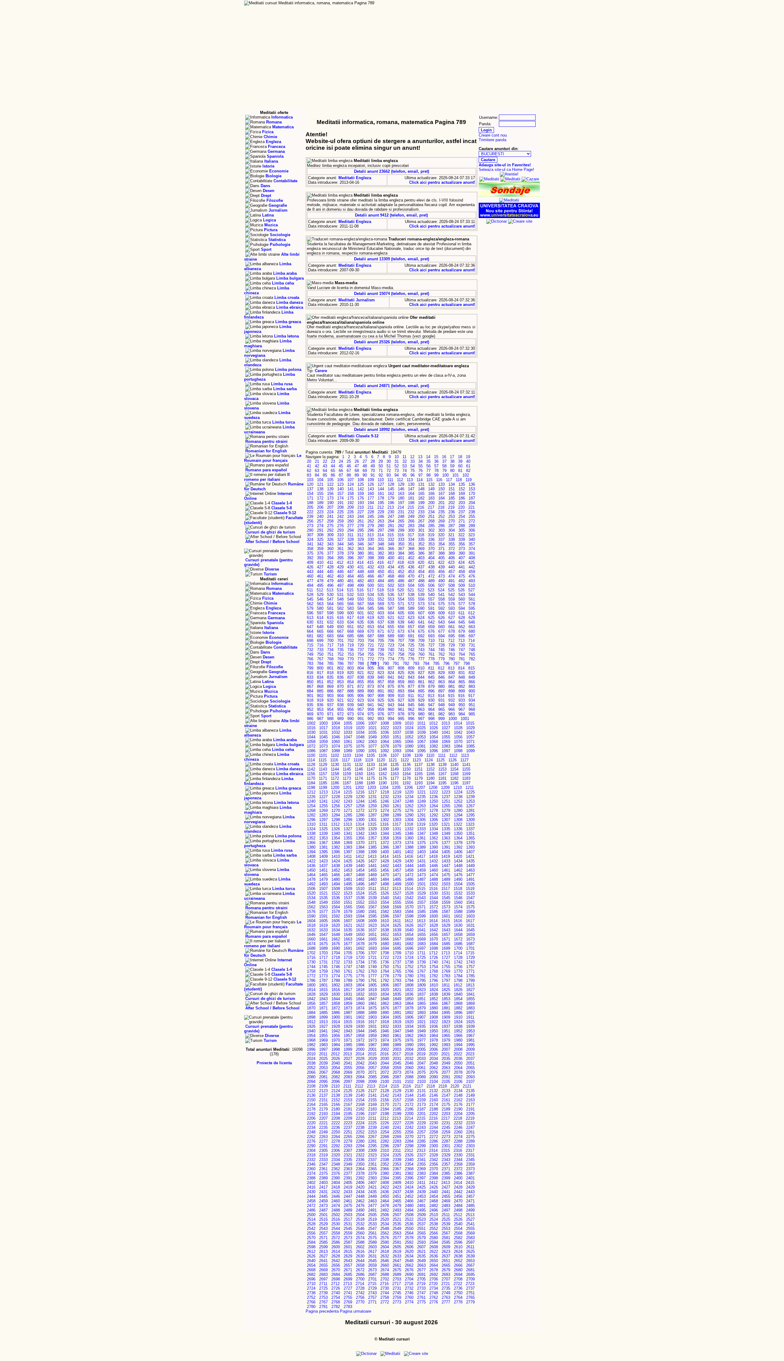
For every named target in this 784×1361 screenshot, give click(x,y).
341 (310, 544)
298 (390, 530)
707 (401, 640)
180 (401, 498)
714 (471, 640)
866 (471, 682)
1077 (372, 746)
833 (310, 677)
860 (411, 682)
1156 (311, 773)
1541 (396, 897)
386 (421, 553)
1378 (458, 842)
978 (401, 714)
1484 (384, 879)
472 (431, 576)
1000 (452, 718)
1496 (360, 884)
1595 (372, 916)
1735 (372, 962)
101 (455, 475)
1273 (372, 810)
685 (350, 636)
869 (330, 686)
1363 (445, 838)
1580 (360, 911)
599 (340, 613)
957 (360, 709)
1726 (433, 957)
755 (370, 654)
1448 (458, 865)
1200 (335, 787)
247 (390, 516)
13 (420, 456)
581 (330, 608)
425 (471, 562)
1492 (311, 884)
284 (421, 525)
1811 (445, 985)
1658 (458, 934)
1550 (335, 902)
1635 (347, 930)
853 (340, 682)
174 (340, 498)
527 (471, 590)
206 (320, 507)
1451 (323, 870)
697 (471, 636)
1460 (433, 870)
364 (370, 548)
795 (436, 663)
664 (310, 631)
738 (370, 649)
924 (370, 700)
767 (320, 659)
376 (320, 553)
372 (451, 548)
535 (380, 594)
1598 (409, 916)
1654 (409, 934)
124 (350, 484)
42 (317, 466)
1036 (384, 732)
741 (401, 649)
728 (441, 645)
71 (380, 470)
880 (441, 686)
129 (401, 484)
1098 (458, 750)
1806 (384, 985)
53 (404, 466)
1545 (445, 897)
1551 (347, 902)
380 (360, 553)
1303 (396, 819)
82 (468, 470)
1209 (445, 787)
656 (401, 626)
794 (426, 663)
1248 (409, 801)
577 (461, 603)
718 (340, 645)
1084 (458, 746)
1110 (430, 755)
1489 (445, 879)
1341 (347, 833)
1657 (445, 934)
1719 (347, 957)
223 (320, 512)
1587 (445, 911)
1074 (335, 746)
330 (370, 539)
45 (340, 466)
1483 (372, 879)
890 (370, 691)
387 (431, 553)
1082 (433, 746)
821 (360, 672)
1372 (384, 842)
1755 (445, 966)
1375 (421, 842)
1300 (360, 819)
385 (411, 553)
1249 (421, 801)
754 (360, 654)
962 (411, 709)
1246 (384, 801)
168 (451, 493)
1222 (433, 792)
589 (411, 608)
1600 (433, 916)
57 (436, 466)
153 (471, 489)
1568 (384, 907)
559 (451, 599)
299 (401, 530)
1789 (347, 980)
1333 (421, 829)
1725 (421, 957)
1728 (458, 957)
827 (421, 672)
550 (360, 599)
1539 (372, 897)
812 (441, 668)
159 (360, 493)
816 (310, 672)
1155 (466, 769)
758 (401, 654)
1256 (335, 806)
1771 (470, 971)
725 (411, 645)
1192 (406, 783)
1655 (421, 934)
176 (360, 498)
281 (390, 525)
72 (388, 470)
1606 (335, 920)
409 (310, 562)
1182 (454, 778)
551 (370, 599)
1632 (311, 930)
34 (420, 461)
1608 (360, 920)
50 (380, 466)
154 (310, 493)
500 (370, 585)
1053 (421, 737)
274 (320, 525)
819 (340, 672)
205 (310, 507)
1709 (396, 953)
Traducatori (382, 15)
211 (370, 507)
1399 (372, 852)
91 (372, 475)
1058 (311, 741)
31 (396, 461)
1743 (470, 962)
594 (461, 608)
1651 (372, 934)
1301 (372, 819)
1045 (323, 737)
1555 (396, 902)
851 (320, 682)
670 (370, 631)
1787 (323, 980)
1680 (384, 943)
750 (320, 654)
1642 (433, 930)
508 (451, 585)
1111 (442, 755)
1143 (323, 769)
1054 (433, 737)
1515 (421, 888)
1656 (433, 934)
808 (401, 668)
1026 (433, 728)
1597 (396, 916)
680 (471, 631)
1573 (445, 907)
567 (360, 603)
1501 (421, 884)
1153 (442, 769)
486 (401, 581)
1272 (360, 810)
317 (410, 535)
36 (436, 461)
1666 (384, 939)
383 (390, 553)
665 (320, 631)
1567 (372, 907)
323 (471, 535)
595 (471, 608)
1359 (396, 838)
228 (370, 512)
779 (441, 659)
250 (421, 516)
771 (360, 659)
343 (330, 544)
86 (333, 475)
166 (431, 493)
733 (320, 649)
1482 (360, 879)
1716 (311, 957)
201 (441, 502)
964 (431, 709)
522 (421, 590)
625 (431, 617)
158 (350, 493)
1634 (335, 930)
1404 (433, 852)
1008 (384, 723)
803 (350, 668)
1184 (311, 783)
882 (461, 686)
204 (471, 502)
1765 (396, 971)
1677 (347, 943)
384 (401, 553)
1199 (323, 787)
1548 (311, 902)
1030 (311, 732)
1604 (311, 920)
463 (340, 576)
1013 (445, 723)
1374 (409, 842)
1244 (360, 801)
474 (451, 576)
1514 (408, 888)
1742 (458, 962)
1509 (347, 888)
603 (380, 613)
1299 (347, 819)
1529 (421, 893)
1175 (370, 778)
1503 (445, 884)
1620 (335, 925)
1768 (433, 971)
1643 (445, 930)
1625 (396, 925)
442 (471, 567)
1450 (311, 870)
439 (441, 567)
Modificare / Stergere (306, 15)
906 (360, 695)
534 (370, 594)
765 (471, 654)
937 (330, 705)
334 (411, 539)
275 (330, 525)
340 (471, 539)
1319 (421, 824)
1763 (372, 971)
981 (431, 714)
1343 (372, 833)
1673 (470, 939)
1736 (384, 962)
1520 (311, 893)
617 (350, 617)
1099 (470, 750)
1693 (372, 948)
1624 (384, 925)
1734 (360, 962)
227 (360, 512)
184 (441, 498)
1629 (445, 925)
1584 (409, 911)
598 (330, 613)
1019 (347, 728)
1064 (384, 741)
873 (370, 686)
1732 (335, 962)
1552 (360, 902)
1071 (470, 741)
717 (330, 645)
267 (421, 521)
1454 (360, 870)
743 (421, 649)
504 (411, 585)
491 (451, 581)
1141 (466, 764)
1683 (421, 943)
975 (370, 714)
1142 (311, 769)
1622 (360, 925)
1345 (396, 833)
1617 (470, 920)
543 (461, 594)
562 (310, 603)
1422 (311, 861)
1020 (360, 728)
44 (333, 466)
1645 (470, 930)
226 (350, 512)
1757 (470, 966)
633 (340, 622)
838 (360, 677)
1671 (445, 939)
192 (350, 502)
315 (390, 535)
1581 (372, 911)
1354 (335, 838)
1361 (421, 838)
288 (461, 525)
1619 (323, 925)
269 (441, 521)
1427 (372, 861)
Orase (448, 15)
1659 (470, 934)
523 (431, 590)
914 (441, 695)
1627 (421, 925)
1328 (360, 829)
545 (310, 599)
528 (310, 594)
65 (333, 470)
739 (380, 649)
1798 (458, 980)
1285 (347, 815)
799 (310, 668)
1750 (384, 966)
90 (364, 475)
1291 (421, 815)
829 (441, 672)
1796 (433, 980)
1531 (445, 893)
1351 (470, 833)
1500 (409, 884)
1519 (470, 888)
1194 (430, 783)
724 (401, 645)
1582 (384, 911)
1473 (421, 875)
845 (431, 677)
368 (411, 548)
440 (451, 567)
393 (320, 558)
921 (340, 700)
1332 (409, 829)
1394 (311, 852)
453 (411, 571)
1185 (323, 783)
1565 (347, 907)
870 (340, 686)
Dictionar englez (412, 9)
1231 (372, 796)
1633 (323, 930)
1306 (433, 819)
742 (411, 649)
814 (461, 668)
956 (350, 709)
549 (350, 599)
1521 (323, 893)
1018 (335, 728)
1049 (372, 737)
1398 (360, 852)
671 (380, 631)
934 (471, 700)
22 (325, 461)
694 (441, 636)
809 (411, 668)
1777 (372, 976)
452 (401, 571)
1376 (433, 842)
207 (330, 507)
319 (431, 535)
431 (360, 567)
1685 (445, 943)
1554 (384, 902)
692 (421, 636)
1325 (323, 829)
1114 (311, 760)
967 (461, 709)
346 (360, 544)
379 (350, 553)
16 (444, 456)
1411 (347, 856)
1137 (418, 764)
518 (380, 590)
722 (380, 645)
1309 (470, 819)
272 (471, 521)
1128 (311, 764)
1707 (372, 953)
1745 (323, 966)
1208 (433, 787)
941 (370, 705)
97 (420, 475)
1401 (396, 852)
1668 (409, 939)
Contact (530, 9)
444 (320, 571)
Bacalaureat (375, 9)
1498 (384, 884)
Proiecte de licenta (274, 1063)
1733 (347, 962)
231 (401, 512)
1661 (323, 939)
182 (421, 498)
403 (421, 558)
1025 (421, 728)
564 (330, 603)
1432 (433, 861)
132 (431, 484)
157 (340, 493)
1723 (396, 957)
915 (451, 695)
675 (421, 631)
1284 (335, 815)
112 (400, 479)
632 (330, 622)
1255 (323, 806)
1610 (384, 920)
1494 (335, 884)
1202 (359, 787)
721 (370, 645)
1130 (335, 764)
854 (350, 682)
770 (350, 659)
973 (350, 714)
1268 (311, 810)
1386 (384, 847)
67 (348, 470)
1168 (454, 773)
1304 (409, 819)
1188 (358, 783)
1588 (458, 911)
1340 (335, 833)
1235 (421, 796)
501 (380, 585)
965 (441, 709)
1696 (409, 948)
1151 (418, 769)
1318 (408, 824)
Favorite (339, 15)
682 (320, 636)
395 (340, 558)
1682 (409, 943)
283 (411, 525)
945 (411, 705)
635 (360, 622)
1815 (323, 989)
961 (401, 709)
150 (441, 489)
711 (441, 640)
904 (340, 695)
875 (390, 686)
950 (461, 705)
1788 (335, 980)
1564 (335, 907)
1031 (323, 732)
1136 (406, 764)
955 (340, 709)
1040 (433, 732)
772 (370, 659)
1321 (445, 824)
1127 (464, 760)
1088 (335, 750)
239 (310, 516)
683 (330, 636)
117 (449, 479)
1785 (470, 976)
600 (350, 613)
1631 (470, 925)
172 (320, 498)
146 (401, 489)
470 (411, 576)
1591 (323, 916)
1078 (384, 746)
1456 (384, 870)
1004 (335, 723)
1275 (396, 810)
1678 (360, 943)
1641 (421, 930)
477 (310, 581)
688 (380, 636)
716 (320, 645)
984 (461, 714)
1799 (470, 980)
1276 (409, 810)
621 (390, 617)
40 (468, 461)
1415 (396, 856)
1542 (409, 897)
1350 (458, 833)
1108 (406, 755)
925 (380, 700)
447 (350, 571)
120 (310, 484)
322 (461, 535)
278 (360, 525)
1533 (470, 893)
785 (330, 663)
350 (401, 544)
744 (431, 649)
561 (471, 599)
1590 (311, 916)
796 (446, 663)
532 (350, 594)
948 (441, 705)
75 (412, 470)
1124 (428, 760)
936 (320, 705)
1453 (347, 870)
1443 (396, 865)
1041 (445, 732)
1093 (396, 750)
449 (370, 571)
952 (310, 709)
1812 (457, 985)
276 (340, 525)
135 (461, 484)
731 (471, 645)
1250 (433, 801)
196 (390, 502)
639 (401, 622)
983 (451, 714)
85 (325, 475)
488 (421, 581)
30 (388, 461)
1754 (433, 966)
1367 (323, 842)
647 (310, 626)
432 (370, 567)
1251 (445, 801)
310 (340, 535)
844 (421, 677)
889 (360, 691)
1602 (458, 916)
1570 (409, 907)
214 (400, 507)
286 (441, 525)
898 (451, 691)
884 (310, 691)
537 (401, 594)
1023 (396, 728)
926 (390, 700)
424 (461, 562)
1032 (335, 732)
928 (411, 700)
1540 (384, 897)
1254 (311, 806)
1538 (360, 897)
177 (370, 498)
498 (350, 585)
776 (411, 659)
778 (431, 659)
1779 (396, 976)
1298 (335, 819)
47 (356, 466)
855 (360, 682)
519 (390, 590)
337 (441, 539)
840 (380, 677)
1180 (430, 778)
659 (431, 626)
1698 (433, 948)
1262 (409, 806)
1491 (470, 879)
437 (421, 567)
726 (421, 645)
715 (310, 645)
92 (380, 475)
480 (340, 581)
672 (390, 631)
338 (451, 539)
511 (310, 590)
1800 (311, 985)
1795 (421, 980)
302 (431, 530)
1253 (470, 801)
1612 (408, 920)
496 (330, 585)
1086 (311, 750)
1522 (335, 893)
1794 (409, 980)
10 (396, 456)
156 (330, 493)
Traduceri (346, 9)
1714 (457, 953)
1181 (442, 778)
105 (330, 479)
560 (461, 599)
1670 (433, 939)
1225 (470, 792)
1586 (433, 911)
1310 (311, 824)
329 (360, 539)
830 (451, 672)
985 (471, 714)
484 (380, 581)
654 (380, 626)
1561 (470, 902)
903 (330, 695)
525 (451, 590)
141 (350, 489)
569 (380, 603)
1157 (323, 773)
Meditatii (255, 9)
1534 (311, 897)
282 (401, 525)
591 (431, 608)
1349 (445, 833)
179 (390, 498)
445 (330, 571)
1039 (421, 732)
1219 (396, 792)
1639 (396, 930)
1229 (347, 796)
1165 (418, 773)
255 (471, 516)
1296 (311, 819)
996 (411, 718)
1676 (335, 943)
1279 (445, 810)
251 (431, 516)
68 (356, 470)
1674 (311, 943)
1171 (323, 778)
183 (431, 498)
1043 (470, 732)
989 (340, 718)
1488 (433, 879)
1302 (384, 819)
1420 (457, 856)
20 (309, 461)
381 (370, 553)
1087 (323, 750)
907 (370, 695)
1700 (458, 948)
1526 (384, 893)
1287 (372, 815)
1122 (404, 760)
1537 (347, 897)
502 (390, 585)
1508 (335, 888)
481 (350, 581)
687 (370, 636)
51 (388, 466)
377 (330, 553)
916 (461, 695)
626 (441, 617)
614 (320, 617)
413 (350, 562)
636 (370, 622)
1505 (470, 884)
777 (421, 659)
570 (390, 603)
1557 (421, 902)
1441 (372, 865)
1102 (335, 755)
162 (390, 493)
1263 (421, 806)
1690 (335, 948)
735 (340, 649)
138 (320, 489)
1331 (396, 829)
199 (421, 502)
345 (350, 544)
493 (471, 581)
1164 (406, 773)
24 (340, 461)
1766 (409, 971)
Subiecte (489, 15)
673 (401, 631)
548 (340, 599)
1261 (396, 806)
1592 (335, 916)
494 (310, 585)
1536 (335, 897)
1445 (421, 865)
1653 (396, 934)
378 (340, 553)
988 (330, 718)
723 (390, 645)
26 (356, 461)
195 (380, 502)
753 (350, 654)
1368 (335, 842)
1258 (360, 806)
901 (310, 695)
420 (421, 562)
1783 (445, 976)
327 (340, 539)
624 (421, 617)
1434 (458, 861)
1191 (394, 783)
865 (461, 682)
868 (320, 686)
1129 (323, 764)
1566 (360, 907)
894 (411, 691)
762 (441, 654)
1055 (445, 737)
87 (340, 475)
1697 (421, 948)
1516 (433, 888)
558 (441, 599)
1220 (409, 792)
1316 (384, 824)
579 (310, 608)
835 (330, 677)
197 (401, 502)
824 (390, 672)
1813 (470, 985)
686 (360, 636)
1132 (358, 764)
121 (320, 484)
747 (461, 649)
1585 (421, 911)
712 (451, 640)
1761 (347, 971)
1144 (335, 769)
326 (330, 539)
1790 (360, 980)
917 (471, 695)
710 (431, 640)
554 (401, 599)
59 (452, 466)
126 (370, 484)
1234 (409, 796)
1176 (382, 778)
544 (471, 594)
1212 (311, 792)
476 (471, 576)
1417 (421, 856)
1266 (458, 806)
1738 (409, 962)
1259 (372, 806)
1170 (311, 778)
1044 (311, 737)
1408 (311, 856)
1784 (458, 976)
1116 (334, 760)
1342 (360, 833)
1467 (347, 875)
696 (461, 636)
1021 (372, 728)
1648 (335, 934)
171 (310, 498)
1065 (396, 741)
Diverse (510, 15)
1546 (458, 897)
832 (471, 672)
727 (431, 645)
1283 (323, 815)
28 (372, 461)
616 (340, 617)
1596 (384, 916)
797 (456, 663)
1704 (335, 953)
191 (340, 502)
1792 (384, 980)
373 (461, 548)
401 (401, 558)
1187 (346, 783)
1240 (311, 801)
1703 (323, 953)
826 (411, 672)
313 (370, 535)
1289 (396, 815)
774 (390, 659)
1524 (360, 893)
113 (409, 479)
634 (350, 622)
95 (404, 475)
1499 (396, 884)
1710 (409, 953)
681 (310, 636)
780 (451, 659)
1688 (311, 948)
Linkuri (530, 15)
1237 (445, 796)
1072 (311, 746)
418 (400, 562)
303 (441, 530)
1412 (359, 856)
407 (461, 558)
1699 (445, 948)
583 (350, 608)
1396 (335, 852)
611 (461, 613)
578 (471, 603)
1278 (433, 810)
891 (380, 691)
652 (360, 626)
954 (330, 709)
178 (380, 498)
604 (390, 613)
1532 (458, 893)
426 (310, 567)
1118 (357, 760)
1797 (445, 980)
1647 (323, 934)
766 (310, 659)
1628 (433, 925)
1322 (457, 824)
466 (370, 576)
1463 (470, 870)
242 (340, 516)
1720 (360, 957)
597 (320, 613)
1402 (409, 852)
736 (350, 649)
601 (360, 613)
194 (370, 502)
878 (421, 686)
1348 (433, 833)
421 (431, 562)
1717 (323, 957)
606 (411, 613)
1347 (421, 833)
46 (348, 466)
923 (360, 700)
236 (451, 512)
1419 (445, 856)
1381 (323, 847)
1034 (360, 732)
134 (451, 484)
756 (380, 654)
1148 (382, 769)
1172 (335, 778)
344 (340, 544)
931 (441, 700)
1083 (445, 746)
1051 (396, 737)
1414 (384, 856)
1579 (347, 911)
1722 (384, 957)
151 (451, 489)
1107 (394, 755)
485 (390, 581)
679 (461, 631)
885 (320, 691)
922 (350, 700)
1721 (372, 957)
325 (320, 539)
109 (370, 479)
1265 (445, 806)
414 (360, 562)
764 (461, 654)
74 (404, 470)
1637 (372, 930)
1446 (433, 865)
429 (340, 567)
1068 (433, 741)
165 (421, 493)
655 (390, 626)
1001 (464, 718)
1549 (323, 902)
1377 (445, 842)
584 (360, 608)
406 (451, 558)
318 (421, 535)
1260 (384, 806)
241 (330, 516)
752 (340, 654)
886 (330, 691)
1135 (394, 764)
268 (431, 521)
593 (451, 608)
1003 (323, 723)
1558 (433, 902)
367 (401, 548)
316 (400, 535)
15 (436, 456)
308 (320, 535)
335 (421, 539)
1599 (421, 916)
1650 (360, 934)
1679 (372, 943)
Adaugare (274, 15)
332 (390, 539)
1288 (384, 815)
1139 (442, 764)
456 (441, 571)
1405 (445, 852)
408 (471, 558)
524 (441, 590)
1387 (396, 847)
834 (320, 677)
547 (330, 599)
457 (451, 571)
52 (396, 466)
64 (325, 470)
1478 (311, 879)
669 (360, 631)
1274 (384, 810)
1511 (372, 888)
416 (380, 562)
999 (441, 718)
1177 (394, 778)
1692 (360, 948)
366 (390, 548)
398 (370, 558)
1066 (409, 741)
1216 (360, 792)
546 (320, 599)
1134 (382, 764)
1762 (360, 971)
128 (390, 484)
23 (333, 461)
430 (350, 567)
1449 (470, 865)
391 (471, 553)
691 (411, 636)
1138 (430, 764)
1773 (323, 976)
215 (410, 507)
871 (350, 686)
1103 (346, 755)
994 (390, 718)
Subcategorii (426, 15)
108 (360, 479)
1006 (360, 723)
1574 (458, 907)
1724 (409, 957)
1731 (323, 962)
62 (309, 470)
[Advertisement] (392, 64)
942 (380, 705)
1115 (322, 760)
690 (401, 636)
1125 (440, 760)
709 (421, 640)
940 (360, 705)
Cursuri (277, 9)
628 (461, 617)
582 (340, 608)
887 (340, 691)
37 (444, 461)
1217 (372, 792)
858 (390, 682)
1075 (347, 746)
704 (370, 640)
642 (431, 622)
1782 (433, 976)
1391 (445, 847)
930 (431, 700)
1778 (384, 976)
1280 (458, 810)
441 (461, 567)
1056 (458, 737)
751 (330, 654)
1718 (335, 957)
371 (441, 548)
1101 (323, 755)
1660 (311, 939)
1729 (470, 957)
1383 (347, 847)
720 (360, 645)
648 (320, 626)
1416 (408, 856)
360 (330, 548)
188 (310, 502)
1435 (470, 861)
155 (320, 493)
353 (431, 544)
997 (421, 718)
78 (436, 470)
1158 (335, 773)
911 (411, 695)
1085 (470, 746)
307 (310, 535)
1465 (323, 875)
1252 (458, 801)
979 (411, 714)
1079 (396, 746)
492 (461, 581)
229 (380, 512)
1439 (347, 865)
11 (404, 456)
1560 (458, 902)
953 (320, 709)
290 (310, 530)
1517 (445, 888)
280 (380, 525)
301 (421, 530)
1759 (323, 971)
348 (380, 544)
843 (411, 677)
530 (330, 594)
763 (451, 654)
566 (350, 603)
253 (451, 516)
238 (471, 512)
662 (461, 626)
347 (370, 544)
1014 (457, 723)
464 (350, 576)
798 (466, 663)
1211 (469, 787)
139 (330, 489)
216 (421, 507)
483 (370, 581)
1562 (311, 907)
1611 (396, 920)
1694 (384, 948)
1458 (409, 870)
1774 (335, 976)
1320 (433, 824)
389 (451, 553)
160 (370, 493)
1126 (452, 760)
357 (471, 544)
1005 (347, 723)
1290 (409, 815)
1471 (396, 875)
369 (421, 548)
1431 (421, 861)
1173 (346, 778)
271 (461, 521)
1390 (433, 847)
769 (340, 659)
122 (330, 484)
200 (431, 502)
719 (350, 645)
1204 (384, 787)
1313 (347, 824)
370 (431, 548)
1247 (396, 801)
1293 (445, 815)
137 (310, 489)
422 (441, 562)
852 (330, 682)
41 (309, 466)
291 (320, 530)
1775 (347, 976)
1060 (335, 741)
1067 (421, 741)
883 (471, 686)
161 (380, 493)
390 (461, 553)
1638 (384, 930)
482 (360, 581)
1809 (421, 985)
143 (370, 489)
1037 (396, 732)
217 (431, 507)
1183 (466, 778)
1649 (347, 934)
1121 (392, 760)
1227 (323, 796)
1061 (347, 741)
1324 (311, 829)
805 (370, 668)
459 (471, 571)
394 (330, 558)
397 (360, 558)
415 (370, 562)
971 (330, 714)
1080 (409, 746)
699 (320, 640)
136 (471, 484)
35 (428, 461)
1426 (360, 861)
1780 (409, 976)
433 (380, 567)
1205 (396, 787)
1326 (335, 829)
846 (441, 677)
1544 (433, 897)
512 (319, 590)
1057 (470, 737)
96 (412, 475)
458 (461, 571)
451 (390, 571)
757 (390, 654)
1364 (458, 838)
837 (350, 677)
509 (461, 585)
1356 (360, 838)
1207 (420, 787)
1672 (458, 939)
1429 (396, 861)
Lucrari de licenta (310, 9)
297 (380, 530)
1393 (470, 847)
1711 (421, 953)
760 (421, 654)
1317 (396, 824)
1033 (347, 732)
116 (439, 479)
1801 (323, 985)
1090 (360, 750)
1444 (409, 865)
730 (461, 645)
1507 (323, 888)
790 (385, 663)
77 (428, 470)
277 (350, 525)
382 (380, 553)
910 (401, 695)
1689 (323, 948)
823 (380, 672)
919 (320, 700)
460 (310, 576)
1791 (372, 980)
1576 (311, 911)
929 (421, 700)
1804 (360, 985)
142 (360, 489)
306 (471, 530)
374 (471, 548)
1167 (442, 773)
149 (431, 489)
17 (452, 456)
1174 (358, 778)
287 (451, 525)
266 (411, 521)
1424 (335, 861)
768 (330, 659)
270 (451, 521)
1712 (433, 953)
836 (340, 677)
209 (350, 507)
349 (390, 544)
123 (340, 484)
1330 (384, 829)
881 (451, 686)
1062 (360, 741)
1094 (409, 750)
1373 (396, 842)
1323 (470, 824)
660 (441, 626)
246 (380, 516)
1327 (347, 829)
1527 (396, 893)
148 (421, 489)
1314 (359, 824)
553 (390, 599)
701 (340, 640)
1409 (323, 856)
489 (431, 581)
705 (380, 640)
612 (471, 613)
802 (340, 668)
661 (451, 626)
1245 (372, 801)
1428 (384, 861)
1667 (396, 939)
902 (320, 695)
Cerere (321, 370)
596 (310, 613)
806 (380, 668)
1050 (384, 737)
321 (451, 535)
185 (451, 498)
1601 (445, 916)
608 (431, 613)
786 (340, 663)
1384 (360, 847)
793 (416, 663)
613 (310, 617)
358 (310, 548)
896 (431, 691)
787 (350, 663)
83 (309, 475)
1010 (409, 723)
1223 (445, 792)
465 (360, 576)
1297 (323, 819)
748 (471, 649)
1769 (445, 971)
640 (411, 622)
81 (460, 470)
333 (401, 539)
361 (340, 548)
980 (421, 714)
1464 (311, 875)
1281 (470, 810)
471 (421, 576)
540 (431, 594)
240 (320, 516)
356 (461, 544)
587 (390, 608)
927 (401, 700)
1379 (470, 842)
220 (461, 507)
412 (340, 562)
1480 (335, 879)
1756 (458, 966)
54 (412, 466)
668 (350, 631)
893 (401, 691)
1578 (335, 911)
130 (411, 484)
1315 (372, 824)
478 (320, 581)
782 (471, 659)
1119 (369, 760)
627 (451, 617)
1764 (384, 971)
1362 (433, 838)
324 (310, 539)
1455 (372, 870)
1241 (323, 801)
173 (330, 498)
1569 (396, 907)
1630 (458, 925)
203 (461, 502)
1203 (371, 787)
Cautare (403, 15)
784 (320, 663)
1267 (470, 806)
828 (431, 672)
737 (360, 649)
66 (340, 470)
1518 (457, 888)
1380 (311, 847)
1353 (323, 838)
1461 (445, 870)
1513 (396, 888)
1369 (347, 842)
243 (350, 516)
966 (451, 709)
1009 (396, 723)
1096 (433, 750)
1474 (433, 875)
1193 (418, 783)
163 (401, 493)
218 (441, 507)
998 (431, 718)
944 (401, 705)
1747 (347, 966)
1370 (360, 842)
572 (411, 603)
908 (380, 695)
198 (411, 502)
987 (320, 718)
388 (441, 553)
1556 (409, 902)
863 (441, 682)
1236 (433, 796)
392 (310, 558)
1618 (311, 925)
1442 (384, 865)
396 (350, 558)
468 (390, 576)
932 (451, 700)
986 (310, 718)
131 (421, 484)
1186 (335, 783)
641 (421, 622)
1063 (372, 741)
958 (370, 709)
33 (412, 461)
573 (421, 603)
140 (340, 489)
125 (360, 484)
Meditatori (360, 15)
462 (330, 576)
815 (471, 668)
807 (390, 668)
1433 (445, 861)
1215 (347, 792)
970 (320, 714)
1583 (396, 911)
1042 (458, 732)
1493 (323, 884)
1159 (346, 773)
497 (340, 585)
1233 (396, 796)
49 (372, 466)
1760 (335, 971)
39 (460, 461)
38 (452, 461)
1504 (458, 884)
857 (380, 682)
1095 (421, 750)
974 (360, 714)
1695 (396, 948)
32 (404, 461)
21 (317, 461)
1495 (347, 884)
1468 (360, 875)
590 (421, 608)
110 (380, 479)
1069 (445, 741)
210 (360, 507)
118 (458, 479)
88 (348, 475)
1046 (335, 737)
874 (380, 686)
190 (330, 502)
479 (330, 581)
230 (390, 512)
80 (452, 470)
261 (360, 521)
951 (471, 705)
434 (390, 567)
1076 (360, 746)
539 (421, 594)
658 (421, 626)
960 (390, 709)
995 (401, 718)
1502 (433, 884)
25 (348, 461)
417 (390, 562)
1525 (372, 893)
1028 (458, 728)
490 (441, 581)
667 (340, 631)
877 (411, 686)
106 (340, 479)
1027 (445, 728)
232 (411, 512)
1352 (311, 838)
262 (370, 521)
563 (320, 603)
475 (461, 576)
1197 (466, 783)
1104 (358, 755)
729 (451, 645)
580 (320, 608)
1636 (360, 930)
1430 (409, 861)
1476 (458, 875)
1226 (311, 796)
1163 (394, 773)
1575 (470, 907)
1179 (418, 778)
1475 (445, 875)
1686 (458, 943)
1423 (323, 861)
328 (350, 539)
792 (405, 663)
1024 (409, 728)
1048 (360, 737)
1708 (384, 953)
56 (428, 466)
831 (461, 672)
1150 (406, 769)
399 (380, 558)
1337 (470, 829)
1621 (347, 925)
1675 (323, 943)
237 (461, 512)
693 (431, 636)
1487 (421, 879)
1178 (406, 778)
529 (320, 594)
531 (340, 594)
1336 (458, 829)
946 (421, 705)
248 (401, 516)
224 (330, 512)
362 (350, 548)
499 (360, 585)
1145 (346, 769)
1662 (335, 939)
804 (360, 668)
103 (310, 479)
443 (310, 571)
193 (360, 502)
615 (330, 617)
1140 (454, 764)
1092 (384, 750)
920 (330, 700)
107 (350, 479)
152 (461, 489)
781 (461, 659)
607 (421, 613)
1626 (409, 925)
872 (360, 686)
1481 (347, 879)
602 (370, 613)
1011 (421, 723)
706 (390, 640)
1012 (433, 723)
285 (431, 525)
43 (325, 466)
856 (370, 682)
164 (411, 493)
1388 (409, 847)
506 (431, 585)
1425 (347, 861)
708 (411, 640)
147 (411, 489)
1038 (409, 732)
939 (350, 705)
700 (330, 640)
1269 (323, 810)
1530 (433, 893)
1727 (445, 957)
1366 (311, 842)
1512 (384, 888)
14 (428, 456)
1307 (445, 819)
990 (350, 718)
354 (441, 544)
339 (461, 539)
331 (380, 539)
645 (461, 622)
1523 (347, 893)
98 (428, 475)
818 (330, 672)
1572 (433, 907)
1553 (372, 902)
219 (451, 507)
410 (320, 562)
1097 (445, 750)
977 (390, 714)
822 (370, 672)
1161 (370, 773)
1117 (346, 760)
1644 (458, 930)
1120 (380, 760)
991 (360, 718)
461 (320, 576)
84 (317, 475)
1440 (360, 865)
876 (401, 686)
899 (461, 691)
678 (451, 631)
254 (461, 516)
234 (431, 512)
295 (360, 530)
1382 (335, 847)
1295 (470, 815)
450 (380, 571)
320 (441, 535)
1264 (433, 806)
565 (340, 603)
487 (411, 581)
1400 (384, 852)
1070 (458, 741)
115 (429, 479)
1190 (382, 783)
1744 (311, 966)
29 (380, 461)
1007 (372, 723)
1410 (335, 856)
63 (317, 470)
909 (390, 695)
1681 (396, 943)
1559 (445, 902)
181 (411, 498)
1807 (396, 985)
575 (441, 603)
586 (380, 608)
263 (380, 521)
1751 (396, 966)
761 (431, 654)
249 (411, 516)
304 (451, 530)
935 (310, 705)
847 (451, 677)
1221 (421, 792)
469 (401, 576)
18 (460, 456)
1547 (470, 897)
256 (310, 521)
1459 (421, 870)
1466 (335, 875)
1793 (396, 980)
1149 (394, 769)
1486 (409, 879)
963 (421, 709)
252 (441, 516)
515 (350, 590)
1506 (311, 888)
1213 (323, 792)
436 (411, 567)
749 (310, 654)
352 (421, 544)
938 (340, 705)
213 (390, 507)
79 (444, 470)
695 (451, 636)
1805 (372, 985)
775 (401, 659)
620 (380, 617)
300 (411, 530)
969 (310, 714)
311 (350, 535)
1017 (323, 728)
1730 (311, 962)
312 (360, 535)
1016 (311, 728)
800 (320, 668)
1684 (433, 943)
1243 (347, 801)
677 (441, 631)
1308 (458, 819)
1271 (347, 810)
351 (411, 544)
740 (390, 649)
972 (340, 714)
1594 (360, 916)
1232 (384, 796)
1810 (433, 985)
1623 (372, 925)
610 (451, 613)
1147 (370, 769)
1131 (346, 764)
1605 (323, 920)
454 (421, 571)
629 (471, 617)
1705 (347, 953)
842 (401, 677)
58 (444, 466)
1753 (421, 966)
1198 (311, 787)
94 (396, 475)
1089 (347, 750)
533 (360, 594)
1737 (396, 962)
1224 (458, 792)
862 (431, 682)
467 (380, 576)
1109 (418, 755)
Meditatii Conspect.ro (491, 9)
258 (330, 521)
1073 (323, 746)
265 (401, 521)
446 (340, 571)
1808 (409, 985)
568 (370, 603)
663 (471, 626)
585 (370, 608)
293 (340, 530)
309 (330, 535)
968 (471, 709)
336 (431, 539)
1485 (396, 879)
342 (320, 544)
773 (380, 659)
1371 (372, 842)
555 (411, 599)
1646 (311, 934)
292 (330, 530)
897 (441, 691)
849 (471, 677)
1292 (433, 815)
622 (401, 617)
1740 (433, 962)
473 (441, 576)
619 (370, 617)
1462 (458, 870)
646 (471, 622)
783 (310, 663)
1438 (335, 865)
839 (370, 677)
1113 (465, 755)
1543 (421, 897)
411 (330, 562)
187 (471, 498)
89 (356, 475)
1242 (335, 801)
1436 (311, 865)
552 (380, 599)
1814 (311, 989)
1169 (466, 773)
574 (431, 603)
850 (310, 682)
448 (360, 571)
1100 (311, 755)
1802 (335, 985)
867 (310, 686)
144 (380, 489)
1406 (458, 852)
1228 (335, 796)
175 (350, 498)
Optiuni (469, 15)
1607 (347, 920)
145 (390, 489)
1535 (323, 897)
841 (390, 677)
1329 (372, 829)
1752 (409, 966)
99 (436, 475)
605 (401, 613)
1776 (360, 976)
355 (451, 544)
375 (310, 553)
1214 (335, 792)
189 (320, 502)
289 (471, 525)
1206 (408, 787)
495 (320, 585)
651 (350, 626)
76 (420, 470)
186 (461, 498)
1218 (384, 792)
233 (421, 512)
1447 (445, 865)
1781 (421, 976)
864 (451, 682)
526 (461, 590)
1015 (470, 723)
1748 (360, 966)
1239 (470, 796)
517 (370, 590)
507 (441, 585)
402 (411, 558)
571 (401, 603)
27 (364, 461)
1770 (458, 971)
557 (431, 599)
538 (411, 594)
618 (360, 617)
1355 (347, 838)
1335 (445, 829)
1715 (470, 953)
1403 (421, 852)
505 (421, 585)
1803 (347, 985)
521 (410, 590)
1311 (323, 824)
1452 (335, 870)
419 (410, 562)
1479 (323, 879)
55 (420, 466)
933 (461, 700)
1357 (372, 838)
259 (340, 521)
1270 (335, 810)
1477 (470, 875)
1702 (311, 953)
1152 (430, 769)
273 (310, 525)
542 (451, 594)
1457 (396, 870)
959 (380, 709)
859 (401, 682)
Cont (456, 9)
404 (431, 558)
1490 (458, 879)
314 (380, 535)
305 (461, 530)
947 (431, 705)
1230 (360, 796)
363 (360, 548)
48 (364, 466)
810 (421, 668)
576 (451, 603)
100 (445, 475)
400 (390, 558)
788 (360, 663)
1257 (347, 806)
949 (451, 705)
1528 (409, 893)
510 (471, 585)
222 (310, 512)
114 (419, 479)
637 (380, 622)
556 (421, 599)
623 (411, 617)
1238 (458, 796)
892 (390, 691)
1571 (421, 907)
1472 (409, 875)
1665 (372, 939)
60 (460, 466)
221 (471, 507)
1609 (372, 920)
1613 (421, 920)
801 (330, 668)
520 (400, 590)
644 (451, 622)
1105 (370, 755)
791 (395, 663)
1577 (323, 911)
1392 (458, 847)
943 (390, 705)
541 (441, 594)
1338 (311, 833)
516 (360, 590)
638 (390, 622)
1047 (347, 737)
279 (370, 525)
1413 (372, 856)
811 (431, 668)
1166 (430, 773)
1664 (360, 939)
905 (350, 695)
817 (320, 672)
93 (388, 475)
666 (330, 631)
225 (340, 512)
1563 (323, 907)
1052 (409, 737)
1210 (457, 787)
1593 (347, 916)
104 (320, 479)
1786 (311, 980)
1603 (470, 916)
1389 (421, 847)
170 (471, 493)
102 (465, 475)
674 (411, 631)
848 (461, 677)
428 (330, 567)
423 (451, 562)
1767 (421, 971)
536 (390, 594)
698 (310, 640)
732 (310, 649)
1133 (370, 764)
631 (320, 622)
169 (461, 493)
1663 (347, 939)
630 (310, 622)
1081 (421, 746)
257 (320, 521)
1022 (384, 728)
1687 (470, 943)
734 (330, 649)
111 (390, 479)
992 (370, 718)
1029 (470, 728)
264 (390, 521)
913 (431, 695)
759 (411, 654)
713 (461, 640)
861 (421, 682)
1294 (458, 815)
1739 (421, 962)
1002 (311, 723)
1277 (421, 810)
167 (441, 493)
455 (431, 571)
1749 (372, 966)
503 (401, 585)
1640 (409, 930)
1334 (433, 829)
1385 (372, 847)
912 (421, 695)
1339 (323, 833)
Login (441, 9)
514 (340, 590)
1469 (372, 875)
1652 (384, 934)
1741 (445, 962)
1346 (409, 833)
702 (350, 640)
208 (340, 507)
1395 (323, 852)
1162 (382, 773)
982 (441, 714)
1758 (311, 971)
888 (350, 691)
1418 (433, 856)
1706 (360, 953)
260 (350, 521)
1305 (421, 819)
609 (441, 613)
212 (380, 507)
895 (421, 691)
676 (431, 631)
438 (431, 567)
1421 (470, 856)
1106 (382, 755)
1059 (323, 741)
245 (370, 516)
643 (441, 622)
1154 (454, 769)
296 (370, 530)
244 (360, 516)
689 (390, 636)
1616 (457, 920)
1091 (372, 750)
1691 (347, 948)
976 (380, 714)
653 (370, 626)
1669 (421, 939)
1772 (311, 976)
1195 (442, 783)
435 (401, 567)
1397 (347, 852)
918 (310, 700)
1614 (433, 920)
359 (320, 548)
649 (330, 626)
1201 (347, 787)
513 (330, 590)
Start (253, 15)
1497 (372, 884)
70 (372, 470)
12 (412, 456)
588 (401, 608)
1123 (416, 760)
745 (441, 649)
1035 (372, 732)
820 (350, 672)
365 (380, 548)
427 (320, 567)
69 (364, 470)
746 (451, 649)
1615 (445, 920)
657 (411, 626)
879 (431, 686)
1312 (335, 824)
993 (380, 718)
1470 (384, 875)
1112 (453, 755)
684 (340, 636)
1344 (384, 833)
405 (441, 558)
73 (396, 470)
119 (468, 479)
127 (380, 484)
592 (441, 608)
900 (471, 691)
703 (360, 640)
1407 (470, 852)
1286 (360, 815)
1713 (445, 953)
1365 (470, 838)
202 (451, 502)
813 (451, 668)
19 (468, 456)
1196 (454, 783)
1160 (358, 773)
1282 (311, 815)
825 (401, 672)
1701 (470, 948)
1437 (323, 865)
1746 (335, 966)
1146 (358, 769)
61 (468, 466)
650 (340, 626)
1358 (384, 838)
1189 (370, 783)
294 (350, 530)
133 (441, 484)
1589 (470, 911)
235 (441, 512)
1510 (360, 888)
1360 (409, 838)
